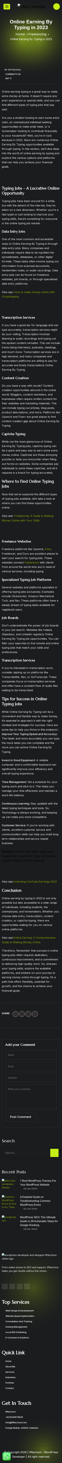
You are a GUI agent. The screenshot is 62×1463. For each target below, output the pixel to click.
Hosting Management (16, 1326)
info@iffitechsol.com (16, 1422)
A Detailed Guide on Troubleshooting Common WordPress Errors (35, 1201)
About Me (10, 1366)
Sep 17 (8, 78)
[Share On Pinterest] (35, 1014)
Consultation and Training (18, 1321)
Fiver (48, 549)
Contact (9, 1388)
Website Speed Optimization (19, 1316)
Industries (10, 1377)
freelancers (32, 562)
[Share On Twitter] (22, 1014)
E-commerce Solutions (17, 1337)
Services (9, 1372)
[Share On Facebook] (15, 1014)
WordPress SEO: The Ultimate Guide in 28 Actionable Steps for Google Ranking (39, 1221)
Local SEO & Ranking (15, 1332)
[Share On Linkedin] (28, 1014)
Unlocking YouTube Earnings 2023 (35, 881)
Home (8, 1361)
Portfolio (9, 1382)
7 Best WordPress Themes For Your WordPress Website (38, 1182)
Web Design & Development (19, 1310)
